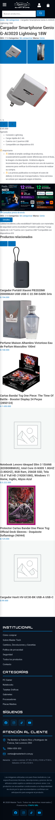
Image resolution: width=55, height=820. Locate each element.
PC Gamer (7, 680)
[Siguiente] (12, 124)
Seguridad (8, 654)
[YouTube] (30, 723)
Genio (42, 38)
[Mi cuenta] (39, 5)
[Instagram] (14, 723)
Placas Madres (9, 704)
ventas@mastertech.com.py (20, 754)
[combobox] (19, 14)
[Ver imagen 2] (40, 52)
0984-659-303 (14, 748)
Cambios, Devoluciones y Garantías (19, 645)
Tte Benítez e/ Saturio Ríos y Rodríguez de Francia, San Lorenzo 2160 (27, 741)
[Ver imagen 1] (13, 52)
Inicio (2, 20)
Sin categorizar (12, 20)
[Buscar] (40, 13)
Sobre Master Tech (12, 640)
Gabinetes (7, 694)
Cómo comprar (10, 635)
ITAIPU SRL (33, 805)
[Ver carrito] (48, 5)
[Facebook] (6, 723)
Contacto (7, 664)
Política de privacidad (13, 649)
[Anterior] (4, 124)
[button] (4, 5)
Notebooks (8, 684)
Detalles (6, 220)
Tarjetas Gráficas (10, 689)
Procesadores (9, 699)
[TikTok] (22, 723)
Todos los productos (12, 659)
